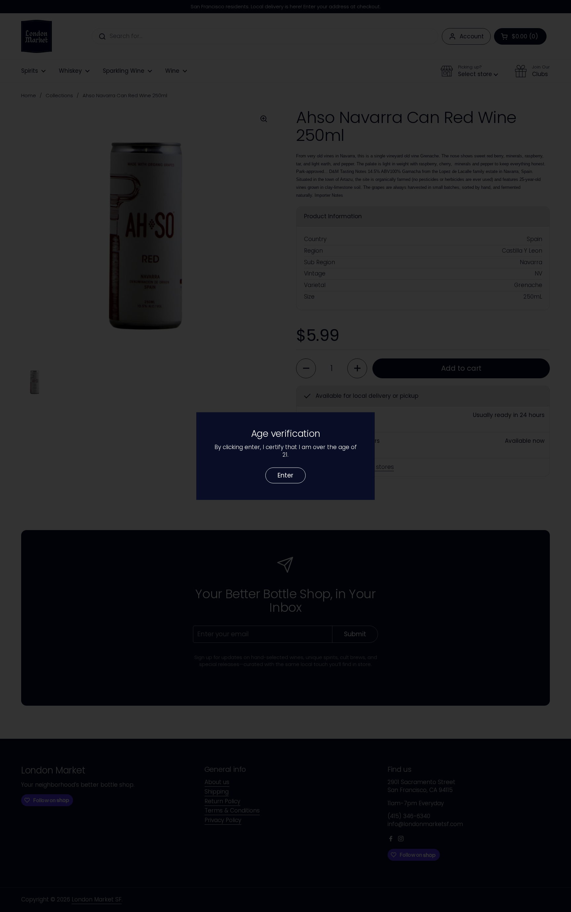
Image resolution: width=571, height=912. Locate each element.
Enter (285, 475)
